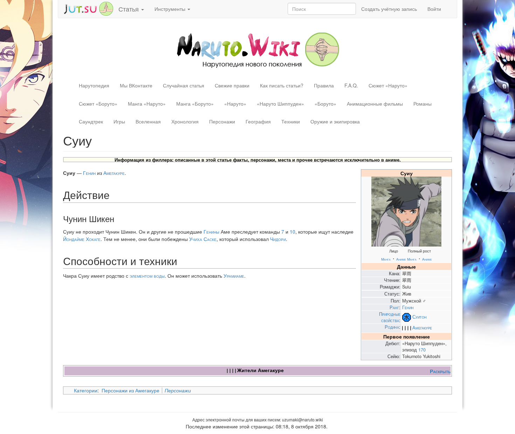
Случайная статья (183, 85)
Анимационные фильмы (375, 103)
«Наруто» (235, 103)
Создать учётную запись (389, 8)
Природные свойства (389, 317)
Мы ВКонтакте (136, 85)
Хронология (185, 121)
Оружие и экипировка (335, 121)
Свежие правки (232, 85)
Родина (392, 327)
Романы (422, 103)
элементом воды (147, 275)
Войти (434, 8)
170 (422, 350)
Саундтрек (91, 121)
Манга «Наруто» (147, 103)
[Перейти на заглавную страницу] (257, 49)
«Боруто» (325, 103)
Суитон (419, 317)
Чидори (278, 238)
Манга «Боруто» (195, 103)
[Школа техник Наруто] (88, 8)
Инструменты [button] (170, 8)
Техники (290, 121)
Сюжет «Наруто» (388, 85)
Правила (324, 85)
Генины (211, 231)
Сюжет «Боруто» (98, 103)
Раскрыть (440, 371)
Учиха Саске (203, 238)
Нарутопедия (94, 85)
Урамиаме (234, 275)
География (258, 121)
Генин (408, 307)
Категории (85, 390)
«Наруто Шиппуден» (280, 103)
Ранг (394, 307)
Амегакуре (422, 328)
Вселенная (148, 121)
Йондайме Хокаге (82, 238)
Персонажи (222, 121)
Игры (119, 121)
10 (292, 231)
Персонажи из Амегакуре (130, 390)
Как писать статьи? (281, 85)
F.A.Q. (351, 85)
